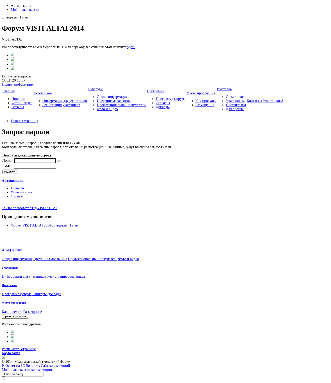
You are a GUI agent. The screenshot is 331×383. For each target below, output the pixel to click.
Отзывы (17, 107)
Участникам (42, 93)
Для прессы (235, 109)
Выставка (224, 89)
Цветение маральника (114, 101)
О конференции (12, 250)
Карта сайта (11, 353)
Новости (18, 99)
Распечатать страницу (19, 349)
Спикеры (163, 103)
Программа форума (171, 99)
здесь (131, 47)
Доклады (163, 107)
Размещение (204, 105)
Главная (8, 91)
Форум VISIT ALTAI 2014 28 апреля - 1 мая (44, 225)
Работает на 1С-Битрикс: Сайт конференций (36, 365)
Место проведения (200, 93)
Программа (155, 91)
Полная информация (18, 84)
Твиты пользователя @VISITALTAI (29, 208)
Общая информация (112, 97)
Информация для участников (64, 101)
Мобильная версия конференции (27, 370)
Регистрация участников (61, 105)
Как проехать (205, 101)
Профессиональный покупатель (121, 105)
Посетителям (236, 105)
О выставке (235, 97)
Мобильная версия (25, 9)
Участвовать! (273, 101)
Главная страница (24, 121)
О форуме (95, 89)
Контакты (254, 101)
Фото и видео (21, 103)
